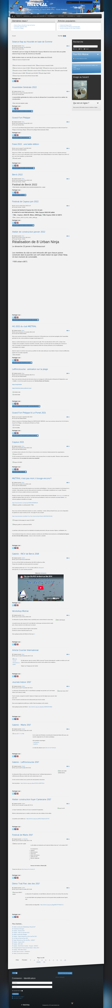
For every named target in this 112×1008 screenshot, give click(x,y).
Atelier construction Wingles (20, 934)
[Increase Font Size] (65, 35)
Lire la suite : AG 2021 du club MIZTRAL (21, 362)
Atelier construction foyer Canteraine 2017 (31, 799)
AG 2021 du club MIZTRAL (24, 326)
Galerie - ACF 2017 (18, 944)
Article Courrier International (25, 650)
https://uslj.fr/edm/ (17, 384)
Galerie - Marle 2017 (21, 725)
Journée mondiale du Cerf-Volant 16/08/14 (70, 28)
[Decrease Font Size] (63, 35)
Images (87, 48)
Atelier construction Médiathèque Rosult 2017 (24, 926)
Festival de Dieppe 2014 (66, 25)
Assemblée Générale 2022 (20, 26)
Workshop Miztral (20, 611)
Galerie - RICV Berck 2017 (19, 949)
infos (20, 569)
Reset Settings (59, 977)
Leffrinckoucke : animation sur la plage (30, 369)
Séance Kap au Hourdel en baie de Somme (24, 25)
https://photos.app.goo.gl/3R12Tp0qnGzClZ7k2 (37, 818)
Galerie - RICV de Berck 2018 (25, 554)
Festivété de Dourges (18, 928)
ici (34, 634)
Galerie (23, 558)
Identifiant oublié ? (17, 998)
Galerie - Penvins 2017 (19, 930)
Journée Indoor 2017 (21, 682)
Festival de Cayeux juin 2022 (25, 201)
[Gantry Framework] (25, 1004)
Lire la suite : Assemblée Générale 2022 (22, 111)
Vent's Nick (27, 567)
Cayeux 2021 (18, 442)
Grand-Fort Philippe (19, 28)
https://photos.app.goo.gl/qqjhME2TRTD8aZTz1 (52, 904)
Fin (44, 961)
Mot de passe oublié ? (18, 996)
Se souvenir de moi (16, 990)
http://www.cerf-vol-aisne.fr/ (28, 869)
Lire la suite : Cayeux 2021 (19, 471)
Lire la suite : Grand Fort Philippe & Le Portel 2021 (24, 435)
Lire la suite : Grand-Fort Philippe (21, 137)
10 (65, 960)
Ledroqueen (41, 567)
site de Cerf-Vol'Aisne (51, 747)
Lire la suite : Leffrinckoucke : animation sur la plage (25, 406)
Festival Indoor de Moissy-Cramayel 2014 (70, 26)
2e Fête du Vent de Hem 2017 (20, 938)
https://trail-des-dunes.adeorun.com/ (21, 388)
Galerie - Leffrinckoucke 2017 (25, 762)
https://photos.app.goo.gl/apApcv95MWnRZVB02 (40, 706)
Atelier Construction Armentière (21, 953)
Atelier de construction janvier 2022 (28, 232)
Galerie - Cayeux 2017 (19, 942)
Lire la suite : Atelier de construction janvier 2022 (25, 319)
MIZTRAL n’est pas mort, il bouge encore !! (31, 478)
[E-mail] (67, 46)
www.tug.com (60, 495)
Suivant (38, 961)
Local (76, 48)
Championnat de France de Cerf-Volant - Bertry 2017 (26, 947)
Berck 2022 (17, 174)
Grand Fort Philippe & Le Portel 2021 (29, 413)
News (23, 45)
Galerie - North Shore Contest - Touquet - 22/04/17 (25, 945)
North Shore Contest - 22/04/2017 (21, 951)
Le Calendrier (25, 839)
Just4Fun (35, 744)
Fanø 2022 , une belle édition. (25, 144)
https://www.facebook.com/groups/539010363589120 (25, 502)
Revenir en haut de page (64, 973)
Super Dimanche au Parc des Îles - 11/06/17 (24, 940)
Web (81, 48)
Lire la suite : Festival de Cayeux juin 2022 (22, 225)
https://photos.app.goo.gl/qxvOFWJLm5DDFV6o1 (32, 783)
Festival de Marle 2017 (22, 835)
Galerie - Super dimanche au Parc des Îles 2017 (25, 936)
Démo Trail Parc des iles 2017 (26, 883)
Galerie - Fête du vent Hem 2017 (21, 932)
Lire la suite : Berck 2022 (18, 194)
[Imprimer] (68, 46)
